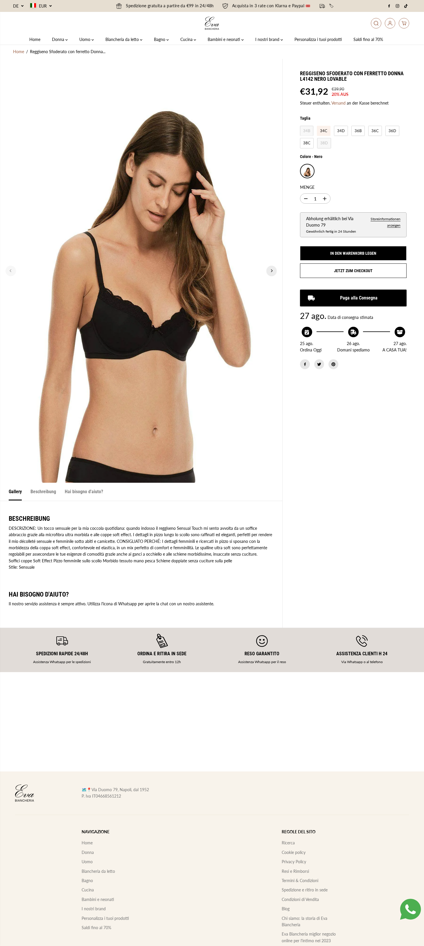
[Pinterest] (333, 364)
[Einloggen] (390, 23)
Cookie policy (294, 852)
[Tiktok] (406, 6)
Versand (338, 102)
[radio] (306, 131)
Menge (307, 187)
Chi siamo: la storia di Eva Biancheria (304, 921)
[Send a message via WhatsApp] (410, 909)
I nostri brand (268, 39)
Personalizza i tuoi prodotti (318, 39)
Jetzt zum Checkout (353, 270)
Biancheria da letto (122, 39)
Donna (58, 39)
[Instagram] (397, 6)
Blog (286, 908)
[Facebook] (389, 6)
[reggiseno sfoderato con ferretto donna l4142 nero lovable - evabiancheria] (141, 270)
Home (34, 39)
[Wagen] (404, 23)
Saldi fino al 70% (368, 39)
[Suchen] (376, 23)
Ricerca (288, 842)
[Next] (271, 271)
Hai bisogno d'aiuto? (84, 491)
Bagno (160, 39)
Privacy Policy (294, 861)
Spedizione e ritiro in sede (305, 889)
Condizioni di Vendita (300, 899)
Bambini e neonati (224, 39)
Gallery (15, 491)
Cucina (187, 39)
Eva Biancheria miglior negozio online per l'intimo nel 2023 (309, 937)
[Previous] (11, 271)
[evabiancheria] (212, 23)
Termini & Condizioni (300, 880)
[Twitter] (319, 364)
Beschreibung (43, 491)
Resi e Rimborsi (295, 871)
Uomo (85, 39)
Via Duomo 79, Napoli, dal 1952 (120, 789)
